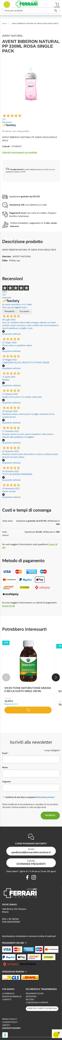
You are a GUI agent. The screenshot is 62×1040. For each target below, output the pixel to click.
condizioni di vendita (37, 1003)
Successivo (24, 311)
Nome (5, 768)
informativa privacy (45, 797)
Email (5, 753)
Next (56, 677)
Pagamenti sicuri (34, 994)
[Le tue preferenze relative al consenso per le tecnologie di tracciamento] (5, 1035)
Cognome (6, 782)
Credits (6, 1025)
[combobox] (31, 11)
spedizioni (31, 997)
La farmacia (8, 994)
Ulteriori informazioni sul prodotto (19, 152)
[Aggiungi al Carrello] (28, 710)
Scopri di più (8, 606)
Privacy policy (9, 1019)
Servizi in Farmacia (11, 997)
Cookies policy (9, 1022)
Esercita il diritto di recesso (42, 1009)
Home (4, 23)
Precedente (9, 311)
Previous (6, 677)
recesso (30, 1000)
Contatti (6, 1000)
